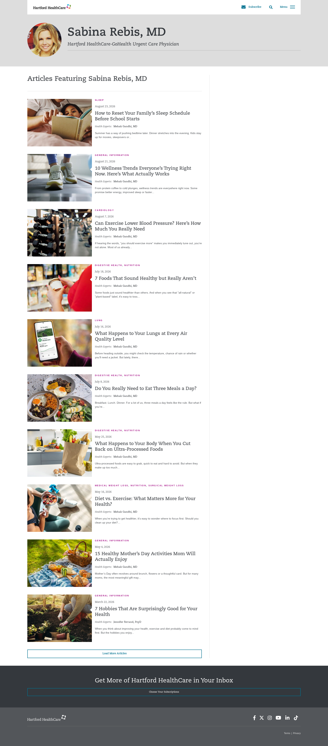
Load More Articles (114, 653)
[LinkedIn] (287, 717)
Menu (283, 7)
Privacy (297, 733)
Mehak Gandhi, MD (125, 126)
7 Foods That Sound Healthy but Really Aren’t (145, 278)
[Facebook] (254, 717)
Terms (287, 733)
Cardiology (104, 210)
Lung (99, 320)
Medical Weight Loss (111, 485)
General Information (112, 155)
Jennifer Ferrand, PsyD (127, 622)
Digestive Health (108, 265)
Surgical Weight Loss (166, 485)
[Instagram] (269, 717)
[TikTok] (296, 717)
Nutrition (132, 265)
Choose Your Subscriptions (164, 692)
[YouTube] (278, 717)
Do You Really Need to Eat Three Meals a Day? (146, 389)
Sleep (99, 100)
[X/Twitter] (261, 717)
